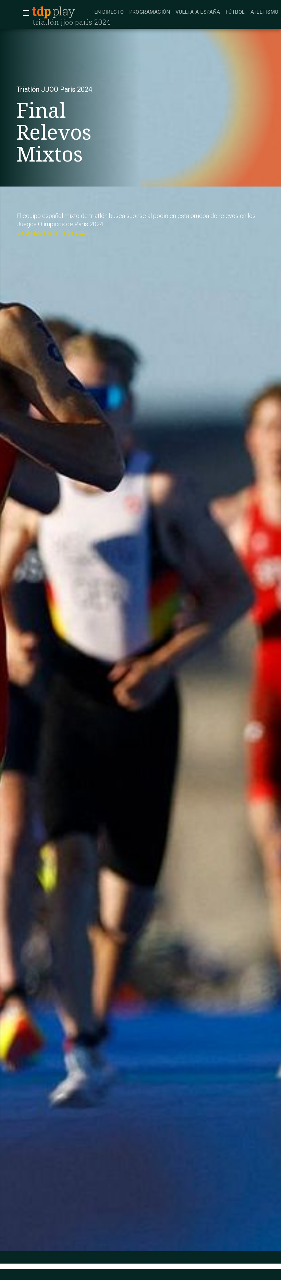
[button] (24, 13)
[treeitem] (109, 12)
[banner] (62, 12)
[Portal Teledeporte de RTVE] (41, 12)
